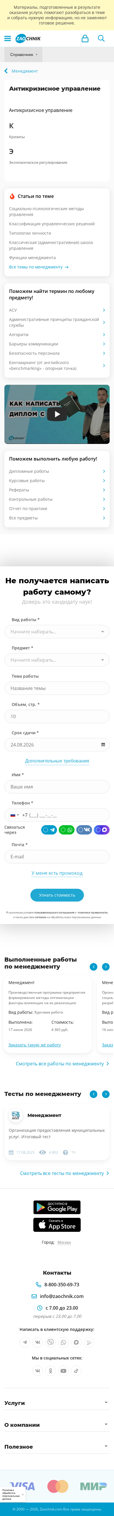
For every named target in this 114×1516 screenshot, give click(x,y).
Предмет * (22, 648)
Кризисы (17, 136)
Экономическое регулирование (38, 162)
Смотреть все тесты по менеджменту (62, 1173)
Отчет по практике (28, 508)
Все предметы (23, 518)
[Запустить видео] (57, 414)
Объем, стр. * (26, 704)
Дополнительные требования (57, 760)
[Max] (102, 830)
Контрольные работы (31, 499)
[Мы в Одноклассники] (50, 1371)
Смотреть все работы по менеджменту (60, 1063)
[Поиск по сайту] (101, 38)
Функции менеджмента (32, 257)
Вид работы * (26, 619)
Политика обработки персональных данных (11, 1494)
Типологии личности (30, 233)
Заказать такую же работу (34, 1045)
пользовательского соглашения (54, 912)
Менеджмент (44, 1115)
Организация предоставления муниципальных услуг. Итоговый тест (57, 1133)
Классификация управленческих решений (52, 223)
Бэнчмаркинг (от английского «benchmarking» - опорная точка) (42, 365)
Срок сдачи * (25, 732)
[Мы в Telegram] (25, 1342)
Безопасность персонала (34, 353)
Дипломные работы (29, 471)
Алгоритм (18, 334)
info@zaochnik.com (62, 1296)
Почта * (20, 844)
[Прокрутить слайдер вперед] (106, 967)
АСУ (13, 310)
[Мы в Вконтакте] (37, 1342)
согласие (40, 917)
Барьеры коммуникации (33, 344)
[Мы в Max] (76, 1342)
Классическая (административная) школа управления (51, 245)
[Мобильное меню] (7, 38)
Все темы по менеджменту (36, 267)
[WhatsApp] (67, 830)
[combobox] (57, 631)
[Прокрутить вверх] (7, 1509)
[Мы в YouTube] (63, 1371)
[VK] (84, 830)
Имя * (18, 774)
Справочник (21, 54)
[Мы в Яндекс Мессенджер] (89, 1342)
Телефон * (22, 803)
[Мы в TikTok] (76, 1371)
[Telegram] (49, 830)
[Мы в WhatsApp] (63, 1342)
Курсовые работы (27, 480)
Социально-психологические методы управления (46, 211)
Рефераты (19, 490)
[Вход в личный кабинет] (85, 38)
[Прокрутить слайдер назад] (93, 967)
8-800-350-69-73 (61, 1284)
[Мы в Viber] (50, 1342)
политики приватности (93, 912)
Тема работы (25, 676)
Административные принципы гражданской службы (54, 322)
